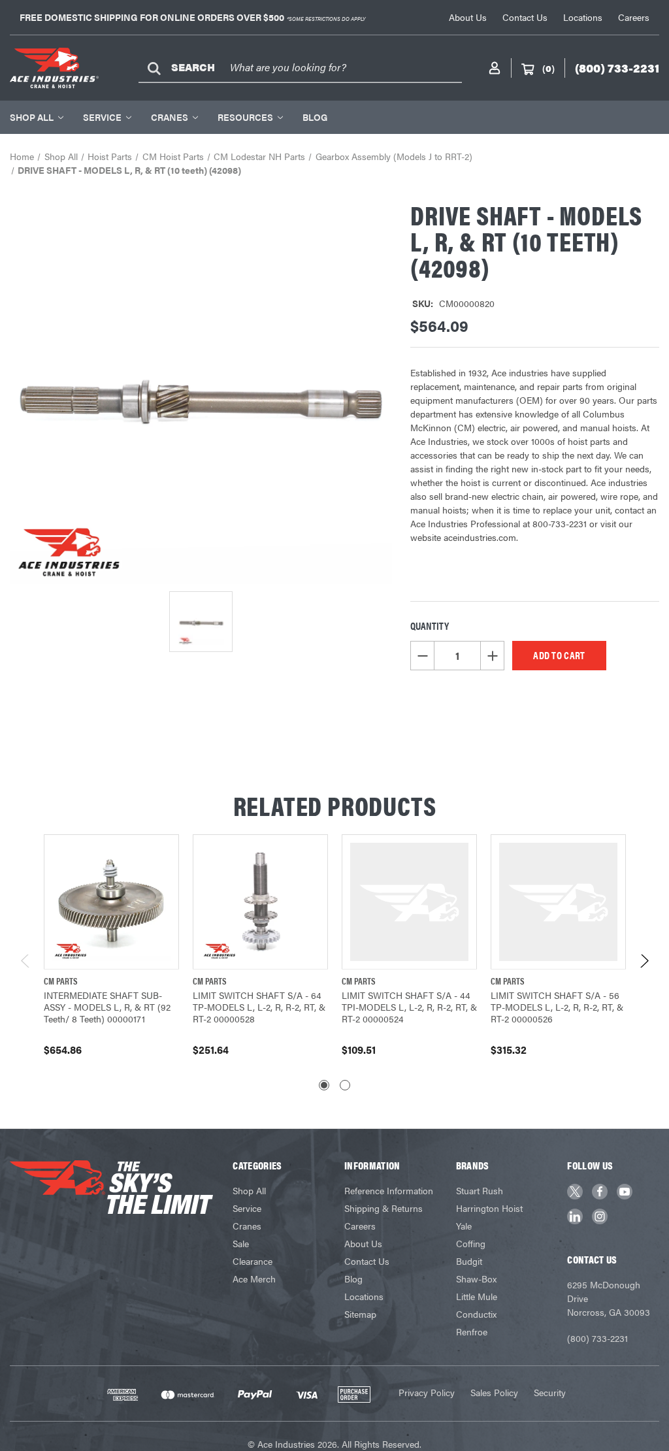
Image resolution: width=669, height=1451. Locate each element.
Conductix (476, 1314)
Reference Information (388, 1190)
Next (643, 964)
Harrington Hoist (489, 1208)
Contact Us (524, 17)
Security (550, 1392)
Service (102, 116)
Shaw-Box (476, 1278)
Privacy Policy (427, 1392)
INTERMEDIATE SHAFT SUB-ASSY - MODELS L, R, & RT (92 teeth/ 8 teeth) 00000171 (107, 1006)
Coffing (470, 1243)
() (548, 68)
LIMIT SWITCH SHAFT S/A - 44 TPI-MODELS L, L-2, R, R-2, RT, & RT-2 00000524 (409, 1006)
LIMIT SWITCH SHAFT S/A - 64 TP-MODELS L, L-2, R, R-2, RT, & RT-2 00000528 (259, 1006)
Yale (464, 1225)
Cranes (169, 116)
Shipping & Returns (383, 1208)
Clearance (252, 1261)
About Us (468, 17)
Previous (25, 964)
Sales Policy (494, 1392)
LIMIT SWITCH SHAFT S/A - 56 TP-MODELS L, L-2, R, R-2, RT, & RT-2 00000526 (557, 1006)
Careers (633, 17)
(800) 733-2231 (597, 1338)
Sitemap (360, 1314)
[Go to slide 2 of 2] (345, 1085)
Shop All (32, 116)
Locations (582, 17)
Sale (241, 1243)
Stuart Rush (479, 1190)
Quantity (429, 625)
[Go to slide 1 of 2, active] (324, 1085)
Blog (314, 116)
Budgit (469, 1261)
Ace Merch (254, 1278)
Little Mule (476, 1296)
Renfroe (471, 1331)
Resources (245, 116)
